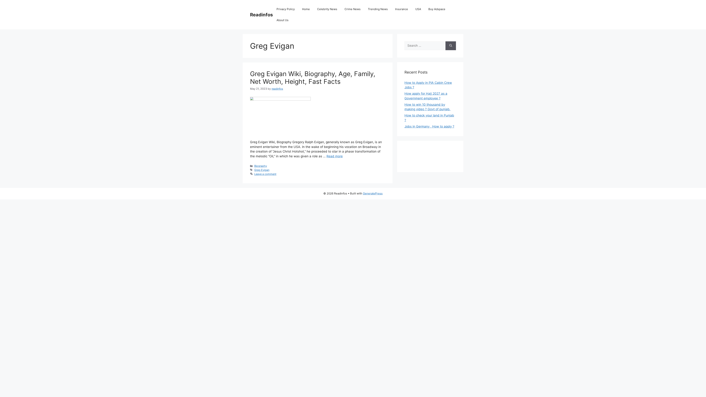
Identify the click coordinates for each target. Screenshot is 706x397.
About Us (282, 20)
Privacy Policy (286, 9)
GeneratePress (373, 193)
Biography (260, 165)
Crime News (353, 9)
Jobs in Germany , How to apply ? (429, 126)
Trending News (378, 9)
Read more (335, 156)
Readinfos (261, 14)
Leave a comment (265, 174)
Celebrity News (327, 9)
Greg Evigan (261, 169)
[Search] (450, 45)
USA (418, 9)
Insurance (401, 9)
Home (306, 9)
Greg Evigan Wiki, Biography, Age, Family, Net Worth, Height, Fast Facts (312, 77)
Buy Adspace (436, 9)
